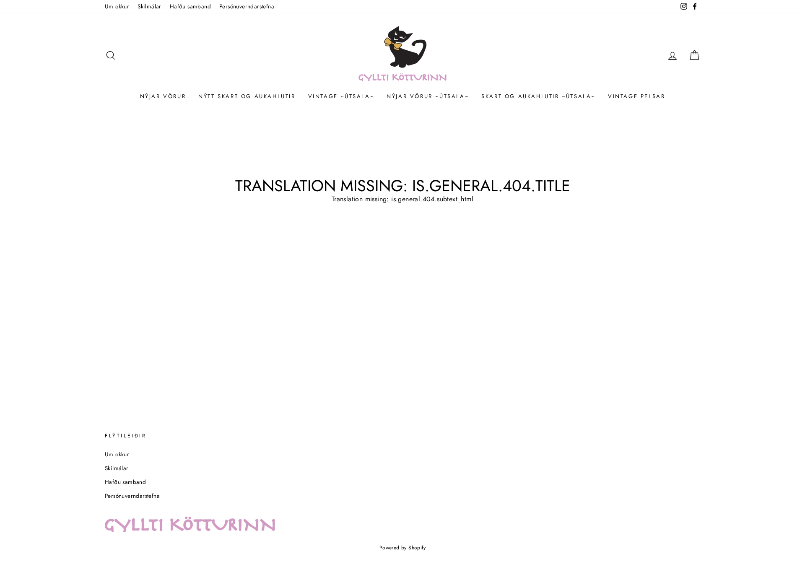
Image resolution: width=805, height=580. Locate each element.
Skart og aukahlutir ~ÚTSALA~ (538, 96)
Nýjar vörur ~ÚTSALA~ (428, 96)
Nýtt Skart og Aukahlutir (246, 96)
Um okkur (117, 6)
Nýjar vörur (163, 96)
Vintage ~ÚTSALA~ (341, 96)
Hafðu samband (190, 6)
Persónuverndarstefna (246, 6)
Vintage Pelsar (636, 96)
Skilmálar (149, 6)
